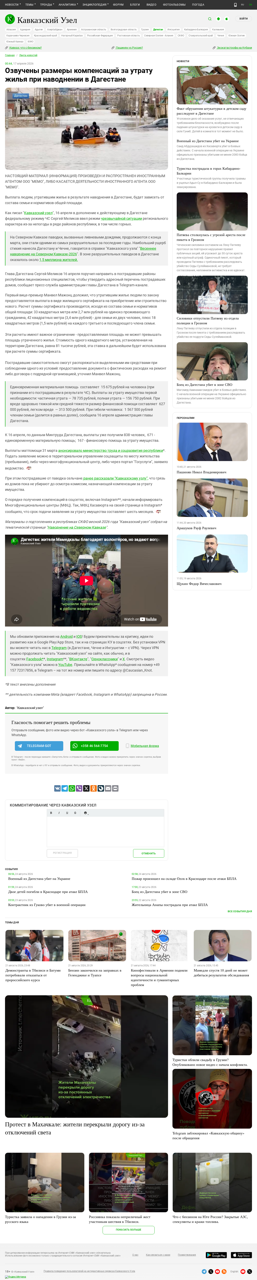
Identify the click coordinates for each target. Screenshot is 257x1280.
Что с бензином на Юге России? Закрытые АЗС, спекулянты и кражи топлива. (210, 1219)
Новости (12, 4)
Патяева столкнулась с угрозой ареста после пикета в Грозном (211, 237)
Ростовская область (128, 35)
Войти (244, 18)
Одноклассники (104, 659)
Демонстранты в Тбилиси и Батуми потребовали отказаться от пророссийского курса (33, 975)
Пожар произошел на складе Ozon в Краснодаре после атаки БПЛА (184, 878)
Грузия (145, 29)
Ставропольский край (201, 35)
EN (250, 4)
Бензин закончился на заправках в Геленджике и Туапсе (94, 972)
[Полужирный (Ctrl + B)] (51, 812)
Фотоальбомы (174, 4)
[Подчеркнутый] (67, 812)
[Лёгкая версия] (235, 5)
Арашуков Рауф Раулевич (196, 527)
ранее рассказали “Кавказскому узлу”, (115, 478)
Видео (151, 4)
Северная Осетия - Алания (158, 35)
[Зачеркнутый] (75, 812)
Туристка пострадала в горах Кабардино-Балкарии (209, 171)
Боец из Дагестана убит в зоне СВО (204, 384)
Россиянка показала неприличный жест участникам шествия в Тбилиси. (119, 1219)
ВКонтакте (78, 659)
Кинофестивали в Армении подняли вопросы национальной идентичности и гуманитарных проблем (159, 977)
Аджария (25, 29)
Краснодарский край (45, 35)
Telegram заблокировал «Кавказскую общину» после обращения (208, 1135)
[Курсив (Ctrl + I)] (59, 812)
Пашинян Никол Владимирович (201, 471)
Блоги (135, 4)
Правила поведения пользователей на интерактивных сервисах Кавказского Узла (89, 1271)
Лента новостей (28, 55)
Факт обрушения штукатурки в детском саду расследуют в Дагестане (211, 111)
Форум (118, 4)
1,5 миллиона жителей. (58, 260)
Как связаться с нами (158, 1254)
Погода (198, 4)
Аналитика (67, 4)
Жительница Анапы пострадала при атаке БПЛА (170, 904)
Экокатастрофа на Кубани (234, 47)
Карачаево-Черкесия (18, 35)
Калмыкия (218, 29)
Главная (10, 55)
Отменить (149, 853)
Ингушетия (173, 29)
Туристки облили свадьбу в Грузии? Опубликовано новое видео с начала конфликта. (210, 1062)
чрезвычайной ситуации (121, 218)
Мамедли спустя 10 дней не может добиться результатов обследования (221, 972)
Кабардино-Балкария (196, 29)
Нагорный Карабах (72, 35)
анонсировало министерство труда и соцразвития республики (110, 450)
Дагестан (158, 29)
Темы (29, 4)
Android (66, 636)
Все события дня (240, 911)
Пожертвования (187, 1254)
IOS (79, 636)
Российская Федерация (100, 35)
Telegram (59, 648)
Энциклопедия (94, 4)
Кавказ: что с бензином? (25, 47)
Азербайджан (54, 29)
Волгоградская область (124, 29)
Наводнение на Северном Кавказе (77, 527)
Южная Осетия (236, 35)
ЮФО (30, 41)
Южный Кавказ (14, 41)
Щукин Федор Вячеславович (199, 583)
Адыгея (39, 29)
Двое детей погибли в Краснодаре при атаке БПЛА (48, 891)
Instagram (55, 659)
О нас (135, 1254)
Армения (72, 29)
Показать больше (128, 1229)
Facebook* (35, 659)
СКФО (181, 35)
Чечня (220, 35)
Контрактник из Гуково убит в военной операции (47, 904)
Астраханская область (93, 29)
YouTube (65, 665)
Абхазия (11, 29)
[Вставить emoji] (85, 812)
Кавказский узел (38, 213)
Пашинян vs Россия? (129, 47)
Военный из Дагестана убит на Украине (208, 140)
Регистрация (62, 852)
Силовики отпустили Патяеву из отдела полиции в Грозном (208, 320)
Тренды (46, 4)
